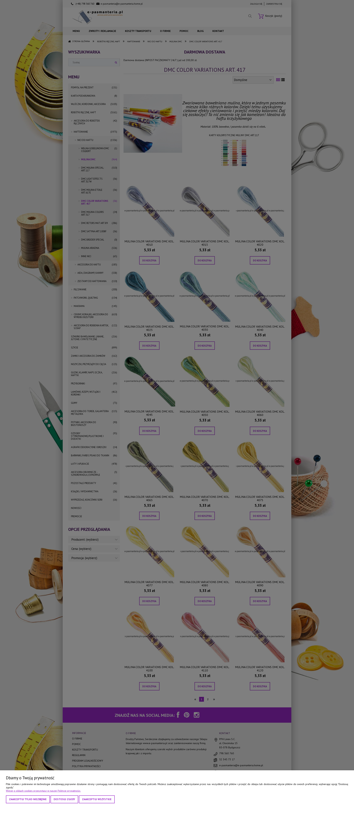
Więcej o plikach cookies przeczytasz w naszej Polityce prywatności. (43, 790)
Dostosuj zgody (64, 799)
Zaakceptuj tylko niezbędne (28, 799)
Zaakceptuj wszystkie (97, 799)
